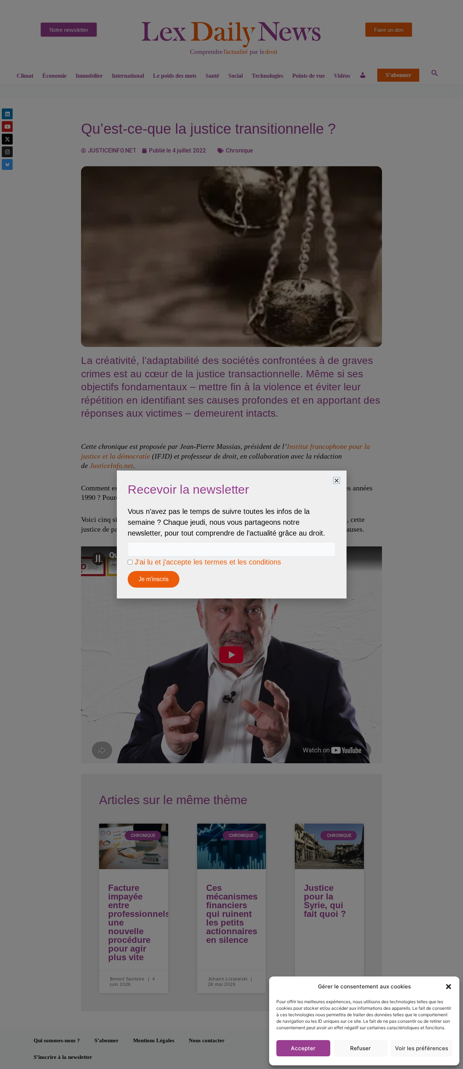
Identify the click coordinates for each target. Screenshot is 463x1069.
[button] (448, 986)
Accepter (303, 1048)
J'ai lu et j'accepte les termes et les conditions (208, 562)
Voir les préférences (421, 1048)
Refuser (360, 1048)
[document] (231, 534)
